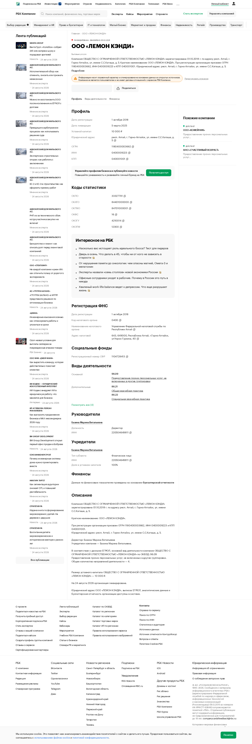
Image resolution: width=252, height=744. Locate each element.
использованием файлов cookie (52, 737)
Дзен (53, 693)
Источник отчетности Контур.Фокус (158, 634)
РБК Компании (137, 4)
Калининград (93, 693)
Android (161, 673)
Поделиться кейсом (26, 635)
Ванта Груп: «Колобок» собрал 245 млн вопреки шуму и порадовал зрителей (45, 50)
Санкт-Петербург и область (100, 668)
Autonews (120, 4)
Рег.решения (163, 696)
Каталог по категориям (105, 616)
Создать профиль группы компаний (34, 640)
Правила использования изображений (112, 635)
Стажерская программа (28, 688)
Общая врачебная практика (127, 390)
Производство (218, 25)
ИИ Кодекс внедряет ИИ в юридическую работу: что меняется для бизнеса (43, 393)
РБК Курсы (162, 711)
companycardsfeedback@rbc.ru (219, 718)
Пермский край (94, 709)
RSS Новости (128, 680)
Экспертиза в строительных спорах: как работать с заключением (44, 159)
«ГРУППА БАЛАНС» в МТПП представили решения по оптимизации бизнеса (44, 298)
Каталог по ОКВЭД (102, 606)
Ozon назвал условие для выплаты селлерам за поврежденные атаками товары (46, 343)
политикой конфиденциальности (91, 737)
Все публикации (40, 560)
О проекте (162, 14)
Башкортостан (93, 683)
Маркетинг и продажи (143, 25)
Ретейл (201, 25)
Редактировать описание (196, 78)
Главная (75, 33)
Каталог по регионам (104, 611)
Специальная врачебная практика (131, 398)
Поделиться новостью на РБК (31, 611)
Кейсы (130, 14)
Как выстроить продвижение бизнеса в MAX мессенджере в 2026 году (45, 418)
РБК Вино (167, 4)
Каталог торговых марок (105, 620)
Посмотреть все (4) (82, 404)
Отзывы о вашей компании (30, 630)
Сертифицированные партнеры (32, 649)
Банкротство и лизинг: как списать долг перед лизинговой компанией (46, 247)
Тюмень (90, 724)
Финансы (165, 25)
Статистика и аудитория (152, 624)
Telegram (55, 688)
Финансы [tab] (114, 99)
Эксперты (117, 14)
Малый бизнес (118, 25)
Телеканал (153, 4)
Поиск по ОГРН (147, 614)
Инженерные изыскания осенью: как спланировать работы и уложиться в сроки (47, 320)
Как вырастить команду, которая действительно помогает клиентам (46, 365)
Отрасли (87, 4)
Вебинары (64, 625)
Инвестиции (51, 4)
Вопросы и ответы (148, 638)
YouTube (55, 683)
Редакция (21, 678)
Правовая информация (204, 673)
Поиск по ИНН (146, 619)
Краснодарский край (97, 698)
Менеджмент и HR (44, 25)
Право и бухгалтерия (71, 25)
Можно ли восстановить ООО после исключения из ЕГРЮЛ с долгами (45, 102)
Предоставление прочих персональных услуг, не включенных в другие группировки (139, 379)
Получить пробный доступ (29, 616)
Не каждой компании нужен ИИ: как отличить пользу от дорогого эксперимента (47, 272)
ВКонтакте (56, 668)
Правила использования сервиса (110, 630)
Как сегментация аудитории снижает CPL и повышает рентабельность (44, 487)
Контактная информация (28, 673)
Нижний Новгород (95, 704)
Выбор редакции (16, 25)
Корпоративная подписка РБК (31, 620)
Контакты (144, 606)
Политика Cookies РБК (151, 643)
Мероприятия (72, 4)
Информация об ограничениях (208, 668)
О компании (22, 668)
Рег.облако (162, 691)
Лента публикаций (31, 36)
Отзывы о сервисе (25, 644)
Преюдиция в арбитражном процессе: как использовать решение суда (44, 131)
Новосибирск (93, 678)
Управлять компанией (221, 14)
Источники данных (149, 629)
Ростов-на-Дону (94, 714)
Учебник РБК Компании (71, 635)
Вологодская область (97, 688)
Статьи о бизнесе (68, 640)
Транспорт (236, 25)
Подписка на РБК (32, 4)
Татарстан (91, 719)
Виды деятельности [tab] (96, 99)
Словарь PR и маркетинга (72, 644)
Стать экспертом (193, 14)
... (177, 3)
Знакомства (163, 701)
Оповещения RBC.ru (132, 685)
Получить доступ (158, 173)
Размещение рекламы (27, 683)
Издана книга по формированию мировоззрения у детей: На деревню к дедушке (47, 513)
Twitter (54, 673)
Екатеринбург (93, 673)
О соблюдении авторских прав (208, 678)
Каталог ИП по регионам (105, 625)
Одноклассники (59, 678)
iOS (158, 668)
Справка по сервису (149, 610)
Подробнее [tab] (78, 71)
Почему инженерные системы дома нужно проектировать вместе (45, 461)
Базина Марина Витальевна (87, 422)
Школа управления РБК (169, 716)
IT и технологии (96, 25)
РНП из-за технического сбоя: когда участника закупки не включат (45, 218)
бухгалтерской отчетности (158, 483)
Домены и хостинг (166, 685)
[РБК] (18, 3)
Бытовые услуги (78, 53)
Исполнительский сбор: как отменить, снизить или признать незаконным (46, 74)
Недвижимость (103, 4)
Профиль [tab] (76, 99)
